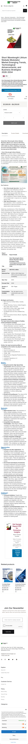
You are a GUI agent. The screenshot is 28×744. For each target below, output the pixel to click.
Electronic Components (10, 17)
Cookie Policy (13, 742)
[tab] (4, 133)
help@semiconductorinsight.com (8, 653)
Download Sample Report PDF (12, 90)
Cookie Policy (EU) (5, 672)
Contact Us (3, 684)
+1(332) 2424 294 (5, 655)
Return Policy (4, 691)
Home (2, 17)
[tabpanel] (14, 38)
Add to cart (14, 123)
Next (25, 580)
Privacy (2, 699)
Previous (2, 580)
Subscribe (8, 632)
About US (3, 670)
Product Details (15, 133)
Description (5, 133)
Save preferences (14, 739)
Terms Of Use (4, 694)
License (5, 109)
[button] (26, 709)
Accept (14, 731)
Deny (14, 735)
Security (3, 696)
